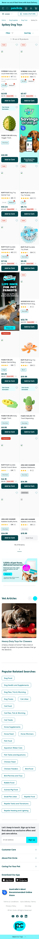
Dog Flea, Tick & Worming (15, 692)
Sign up (31, 840)
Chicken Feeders (11, 769)
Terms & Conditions (11, 902)
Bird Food (29, 769)
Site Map (28, 906)
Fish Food (8, 741)
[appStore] (8, 881)
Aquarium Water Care (13, 748)
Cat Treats (8, 720)
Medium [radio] (11, 85)
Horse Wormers (27, 734)
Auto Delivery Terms (28, 902)
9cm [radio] (23, 203)
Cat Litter (24, 699)
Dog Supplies (13, 20)
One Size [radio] (5, 143)
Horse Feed (9, 734)
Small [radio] (4, 85)
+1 (3, 89)
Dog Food (8, 678)
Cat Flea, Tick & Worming (14, 713)
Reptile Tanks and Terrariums (16, 803)
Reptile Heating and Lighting (16, 810)
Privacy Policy (11, 906)
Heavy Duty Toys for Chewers (17, 641)
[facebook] (17, 917)
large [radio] (4, 370)
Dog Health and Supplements (16, 685)
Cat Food (8, 706)
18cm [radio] (23, 370)
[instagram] (21, 917)
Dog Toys (24, 20)
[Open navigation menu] (3, 8)
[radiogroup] (9, 87)
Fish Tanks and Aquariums (15, 755)
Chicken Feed (9, 762)
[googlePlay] (22, 881)
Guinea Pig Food (11, 789)
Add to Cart (10, 101)
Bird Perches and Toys (13, 775)
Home (4, 20)
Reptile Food (29, 796)
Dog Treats (8, 699)
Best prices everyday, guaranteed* (19, 3)
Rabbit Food (9, 782)
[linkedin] (26, 917)
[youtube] (13, 917)
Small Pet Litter (10, 796)
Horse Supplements (12, 727)
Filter (8, 33)
